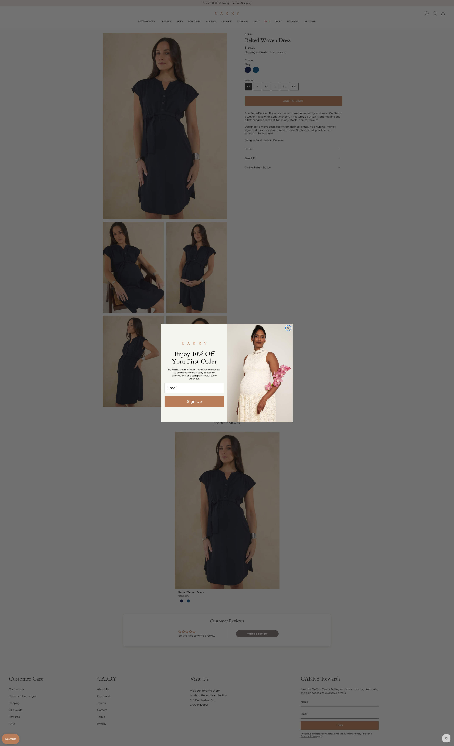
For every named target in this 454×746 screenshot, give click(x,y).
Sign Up (194, 401)
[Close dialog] (288, 328)
